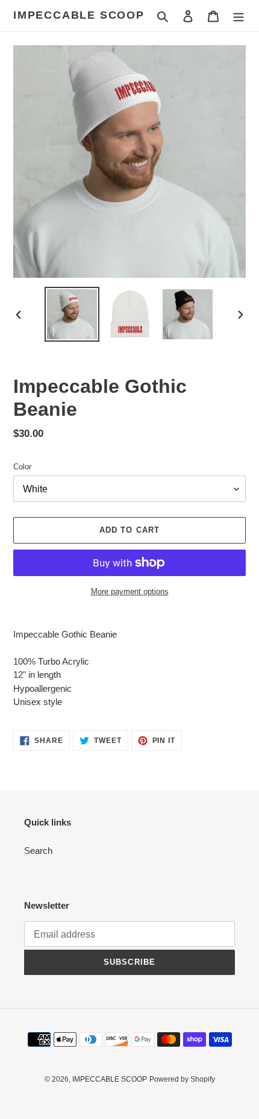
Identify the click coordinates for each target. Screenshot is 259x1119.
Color (22, 466)
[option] (72, 314)
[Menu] (238, 16)
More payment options (130, 591)
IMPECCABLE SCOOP (79, 15)
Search (38, 850)
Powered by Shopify (182, 1079)
